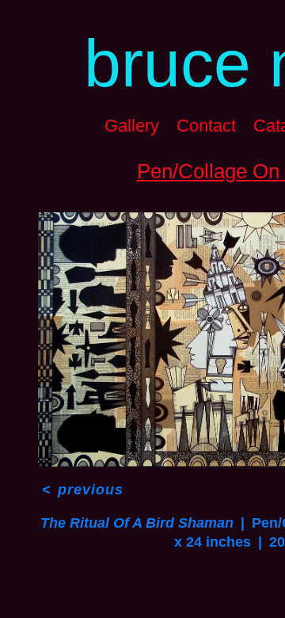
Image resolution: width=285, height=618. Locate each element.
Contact (206, 125)
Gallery (131, 125)
